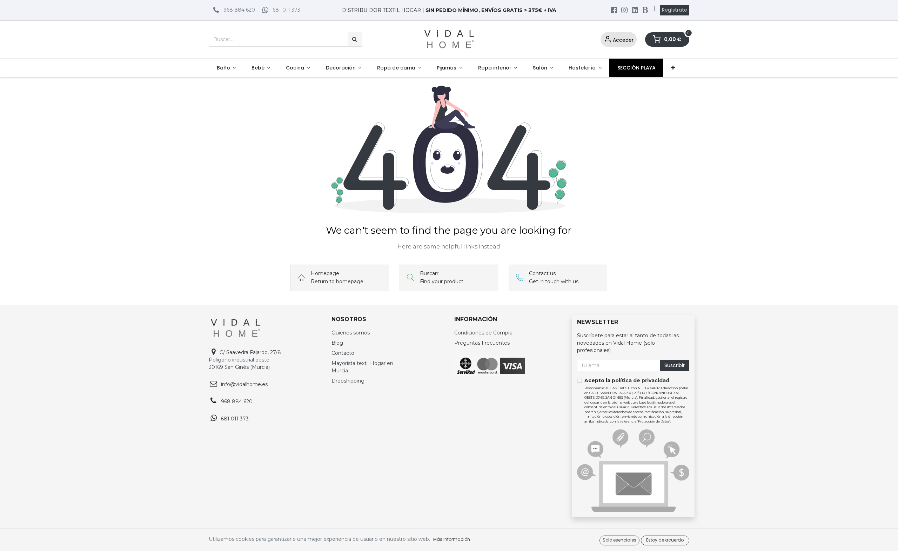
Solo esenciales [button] (619, 540)
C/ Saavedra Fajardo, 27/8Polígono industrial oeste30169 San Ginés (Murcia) (245, 359)
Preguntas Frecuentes (482, 343)
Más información (451, 539)
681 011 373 (286, 10)
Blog (337, 343)
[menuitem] (226, 68)
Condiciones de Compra (483, 333)
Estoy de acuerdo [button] (665, 540)
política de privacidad (640, 380)
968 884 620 (239, 10)
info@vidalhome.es (244, 384)
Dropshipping (347, 381)
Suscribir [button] (674, 365)
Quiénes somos (350, 333)
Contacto (342, 353)
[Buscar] (355, 39)
